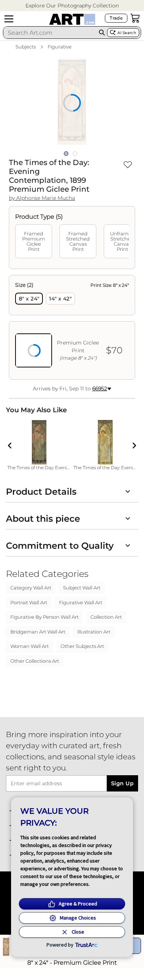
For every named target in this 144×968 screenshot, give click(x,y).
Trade (116, 18)
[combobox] (49, 32)
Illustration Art (93, 632)
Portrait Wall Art (28, 602)
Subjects (26, 47)
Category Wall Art (30, 588)
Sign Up (122, 783)
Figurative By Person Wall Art (44, 617)
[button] (72, 6)
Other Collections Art (34, 661)
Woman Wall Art (29, 646)
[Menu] (9, 19)
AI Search (126, 32)
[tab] (33, 241)
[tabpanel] (72, 327)
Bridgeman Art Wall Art (37, 632)
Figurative (60, 47)
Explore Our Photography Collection (72, 5)
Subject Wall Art (81, 588)
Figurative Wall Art (80, 602)
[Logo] (72, 19)
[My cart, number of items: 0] (135, 18)
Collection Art (106, 617)
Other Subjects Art (82, 646)
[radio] (29, 299)
